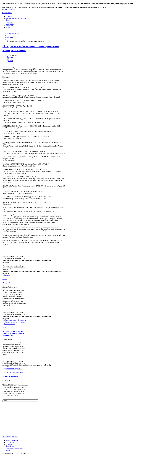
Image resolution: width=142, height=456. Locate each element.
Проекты (9, 22)
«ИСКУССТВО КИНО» (10, 437)
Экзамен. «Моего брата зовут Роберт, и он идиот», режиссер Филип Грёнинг (13, 333)
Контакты (9, 26)
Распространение (12, 440)
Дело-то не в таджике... (11, 376)
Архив (8, 27)
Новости (9, 16)
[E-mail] (10, 61)
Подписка (9, 444)
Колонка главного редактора (16, 18)
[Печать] (10, 59)
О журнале (10, 24)
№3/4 (4, 327)
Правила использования (14, 448)
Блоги (8, 20)
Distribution (10, 442)
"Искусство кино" (13, 33)
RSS (3, 13)
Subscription (10, 446)
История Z (6, 283)
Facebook (8, 13)
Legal (8, 450)
